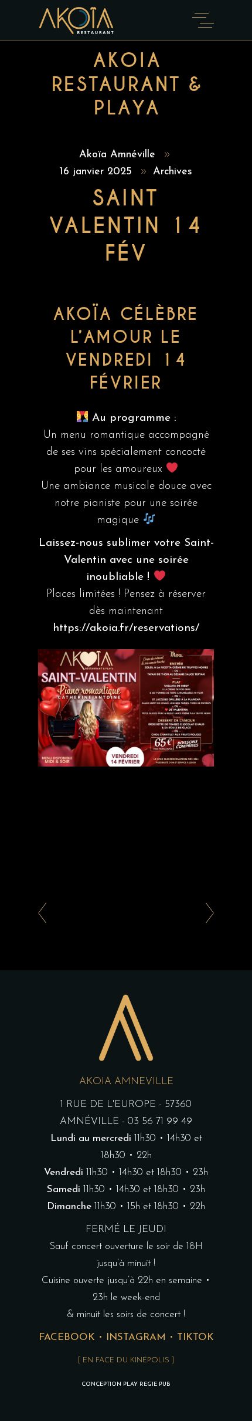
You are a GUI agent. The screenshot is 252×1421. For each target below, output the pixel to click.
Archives (172, 172)
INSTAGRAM (136, 1337)
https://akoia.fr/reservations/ (126, 628)
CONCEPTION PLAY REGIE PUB (126, 1384)
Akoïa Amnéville (119, 155)
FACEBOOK (67, 1337)
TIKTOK (195, 1337)
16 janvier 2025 (97, 172)
